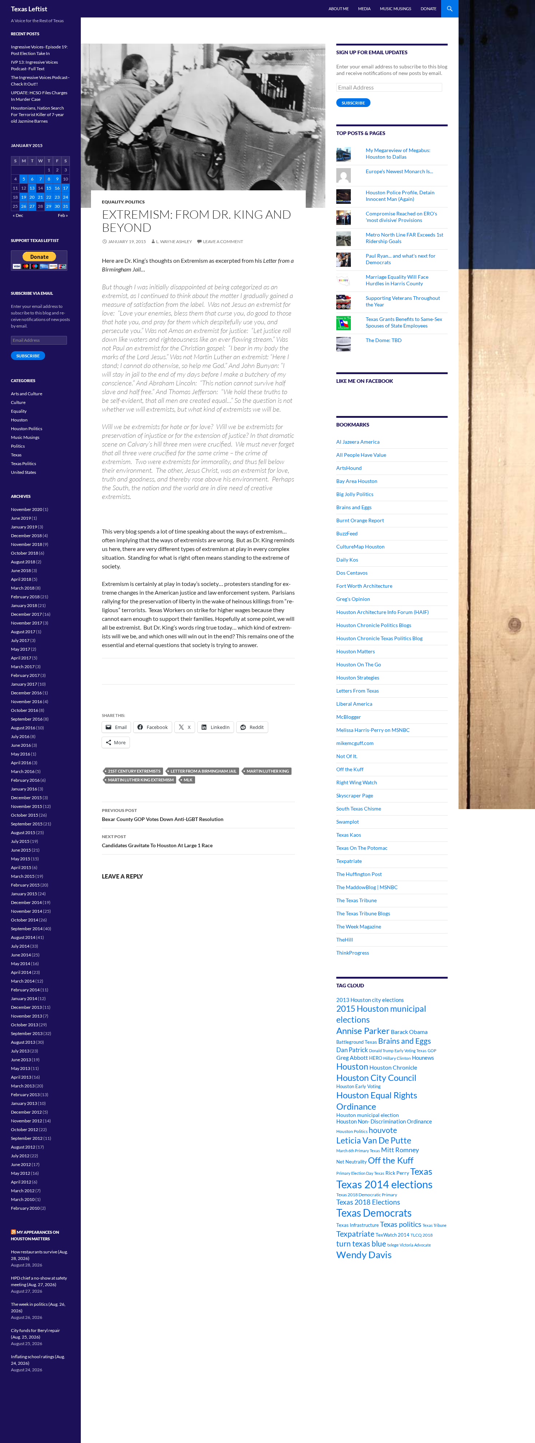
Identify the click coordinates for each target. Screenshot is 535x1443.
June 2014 (21, 955)
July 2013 (20, 1051)
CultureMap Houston (360, 546)
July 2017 (20, 640)
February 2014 (25, 989)
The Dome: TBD (384, 340)
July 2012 (20, 1155)
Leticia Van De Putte (373, 1140)
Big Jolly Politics (354, 494)
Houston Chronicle (393, 1067)
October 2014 (24, 920)
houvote (383, 1130)
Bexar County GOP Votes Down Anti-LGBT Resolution (162, 815)
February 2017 (25, 675)
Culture (18, 402)
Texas (421, 1171)
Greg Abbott (352, 1057)
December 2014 (26, 902)
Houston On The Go (358, 664)
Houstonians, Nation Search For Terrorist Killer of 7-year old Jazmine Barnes (37, 114)
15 (48, 188)
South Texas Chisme (358, 808)
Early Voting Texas (411, 1050)
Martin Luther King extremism (141, 779)
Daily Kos (347, 559)
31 (65, 206)
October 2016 (24, 710)
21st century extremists (134, 771)
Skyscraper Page (354, 795)
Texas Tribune (435, 1225)
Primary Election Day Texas (360, 1173)
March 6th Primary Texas (358, 1150)
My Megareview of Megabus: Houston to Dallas (398, 153)
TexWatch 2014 (392, 1235)
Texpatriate (349, 861)
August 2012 (23, 1147)
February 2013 (25, 1094)
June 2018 (21, 570)
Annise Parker (363, 1030)
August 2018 (23, 561)
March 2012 (23, 1190)
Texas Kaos (348, 835)
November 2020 (26, 509)
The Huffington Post (359, 874)
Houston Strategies (357, 677)
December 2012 (26, 1112)
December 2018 (26, 535)
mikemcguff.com (355, 743)
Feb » (63, 215)
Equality (112, 202)
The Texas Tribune (356, 900)
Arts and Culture (26, 393)
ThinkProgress (352, 953)
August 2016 (23, 727)
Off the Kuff (350, 769)
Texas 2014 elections (384, 1184)
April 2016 (21, 762)
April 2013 (21, 1077)
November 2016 (26, 701)
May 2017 (20, 649)
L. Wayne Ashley (174, 241)
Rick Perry (397, 1173)
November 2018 (26, 544)
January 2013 (24, 1103)
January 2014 (24, 998)
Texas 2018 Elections (368, 1202)
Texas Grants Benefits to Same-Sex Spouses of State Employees (404, 322)
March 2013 (23, 1086)
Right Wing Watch (356, 782)
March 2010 (23, 1199)
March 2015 (23, 876)
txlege (393, 1245)
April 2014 (21, 972)
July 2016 (20, 736)
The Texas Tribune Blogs (363, 913)
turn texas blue (361, 1243)
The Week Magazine (358, 926)
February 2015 (25, 885)
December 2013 (26, 1007)
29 (48, 206)
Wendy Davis (364, 1254)
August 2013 (23, 1042)
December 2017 (26, 614)
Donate (428, 8)
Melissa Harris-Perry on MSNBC (373, 730)
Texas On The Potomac (362, 848)
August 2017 (23, 631)
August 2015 (23, 832)
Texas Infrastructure (357, 1225)
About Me (339, 8)
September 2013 (27, 1033)
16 (57, 188)
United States (23, 472)
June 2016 (21, 745)
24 (65, 197)
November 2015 (26, 806)
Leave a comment (223, 241)
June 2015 (21, 850)
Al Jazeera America (358, 442)
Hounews (423, 1058)
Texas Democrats (374, 1213)
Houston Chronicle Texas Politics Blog (379, 638)
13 (32, 188)
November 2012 (26, 1120)
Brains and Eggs (354, 507)
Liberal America (354, 704)
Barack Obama (409, 1031)
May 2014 (20, 963)
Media (364, 8)
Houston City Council (376, 1078)
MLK (188, 779)
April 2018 (21, 579)
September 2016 (27, 719)
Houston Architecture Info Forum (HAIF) (382, 612)
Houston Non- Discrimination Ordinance (384, 1121)
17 (65, 188)
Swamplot (347, 821)
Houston (352, 1066)
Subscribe (353, 103)
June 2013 (21, 1059)
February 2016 (25, 780)
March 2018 (23, 588)
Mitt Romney (400, 1150)
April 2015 (21, 867)
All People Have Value (361, 455)
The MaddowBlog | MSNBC (367, 887)
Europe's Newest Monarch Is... (399, 171)
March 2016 (23, 771)
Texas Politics (23, 463)
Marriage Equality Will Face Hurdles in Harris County (397, 280)
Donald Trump (381, 1050)
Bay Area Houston (356, 481)
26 (23, 206)
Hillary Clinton (397, 1058)
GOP (432, 1050)
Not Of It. (346, 756)
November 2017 (26, 623)
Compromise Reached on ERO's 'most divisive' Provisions (401, 216)
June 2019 (21, 518)
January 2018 (24, 605)
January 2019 (24, 527)
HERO (375, 1058)
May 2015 (20, 858)
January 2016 (24, 789)
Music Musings (395, 8)
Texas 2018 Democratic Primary (366, 1194)
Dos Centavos (352, 573)
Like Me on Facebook (364, 381)
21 (40, 197)
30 (57, 206)
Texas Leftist (29, 9)
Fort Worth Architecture (364, 586)
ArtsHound (349, 468)
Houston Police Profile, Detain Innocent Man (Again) (400, 195)
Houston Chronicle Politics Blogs (373, 625)
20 (32, 197)
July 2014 (20, 946)
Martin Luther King (268, 771)
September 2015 (27, 823)
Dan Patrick (352, 1050)
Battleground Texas (356, 1042)
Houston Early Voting (358, 1086)
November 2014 (26, 911)
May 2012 (20, 1173)
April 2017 (21, 658)
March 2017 (23, 666)
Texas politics (400, 1224)
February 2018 (25, 596)
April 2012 (21, 1182)
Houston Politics (352, 1131)
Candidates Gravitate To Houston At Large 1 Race (157, 841)
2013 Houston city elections (370, 999)
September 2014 (27, 928)
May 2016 (20, 754)
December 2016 (26, 692)
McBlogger (348, 717)
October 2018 (24, 553)
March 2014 (23, 981)
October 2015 (24, 815)
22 (48, 197)
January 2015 (24, 893)
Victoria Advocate (415, 1244)
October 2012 (24, 1129)
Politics (135, 202)
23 (57, 197)
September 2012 (27, 1138)
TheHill (344, 939)
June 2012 (21, 1164)
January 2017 (24, 684)
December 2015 (26, 797)
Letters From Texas (357, 690)
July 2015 (20, 841)
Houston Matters (355, 651)
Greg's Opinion (353, 599)
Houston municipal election (367, 1115)
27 (32, 206)
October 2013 (24, 1024)
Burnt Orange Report (360, 520)
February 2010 (25, 1208)
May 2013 (20, 1068)
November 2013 (26, 1016)
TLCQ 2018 (422, 1235)
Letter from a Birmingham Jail (204, 771)
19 (23, 197)
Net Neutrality (351, 1162)
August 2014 (23, 937)
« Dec (18, 215)
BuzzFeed (347, 533)
